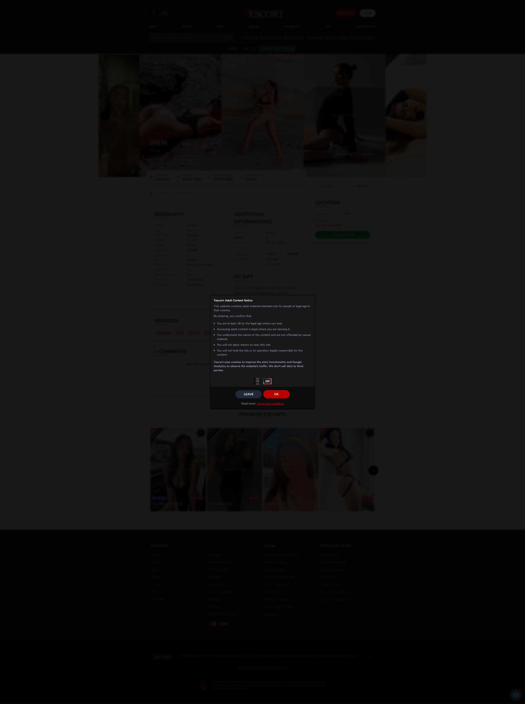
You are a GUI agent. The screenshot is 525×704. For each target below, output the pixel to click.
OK (276, 394)
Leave (248, 394)
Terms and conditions (270, 404)
